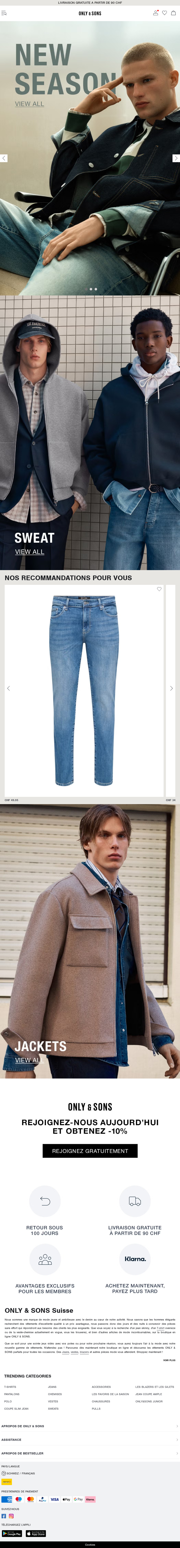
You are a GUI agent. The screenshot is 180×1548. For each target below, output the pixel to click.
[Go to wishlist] (164, 14)
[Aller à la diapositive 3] (95, 289)
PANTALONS (11, 1394)
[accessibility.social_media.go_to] (3, 1517)
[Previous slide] (4, 158)
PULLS (96, 1409)
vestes (74, 1352)
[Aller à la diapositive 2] (91, 289)
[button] (84, 691)
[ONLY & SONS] (90, 14)
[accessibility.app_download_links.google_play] (13, 1534)
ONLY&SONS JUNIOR (149, 1401)
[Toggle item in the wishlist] (159, 590)
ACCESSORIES (101, 1387)
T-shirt (160, 1328)
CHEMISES (55, 1394)
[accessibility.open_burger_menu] (4, 13)
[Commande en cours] (173, 13)
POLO (8, 1401)
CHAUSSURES (101, 1401)
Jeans (65, 1352)
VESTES (53, 1401)
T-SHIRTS (10, 1387)
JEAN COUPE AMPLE (148, 1394)
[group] (84, 693)
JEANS (52, 1387)
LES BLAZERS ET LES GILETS (154, 1387)
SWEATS (53, 1409)
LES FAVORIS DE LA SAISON (110, 1394)
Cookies (90, 1545)
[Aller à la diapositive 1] (86, 289)
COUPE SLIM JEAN (16, 1409)
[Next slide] (176, 158)
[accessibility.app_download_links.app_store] (37, 1534)
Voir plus (169, 1360)
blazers (84, 1352)
